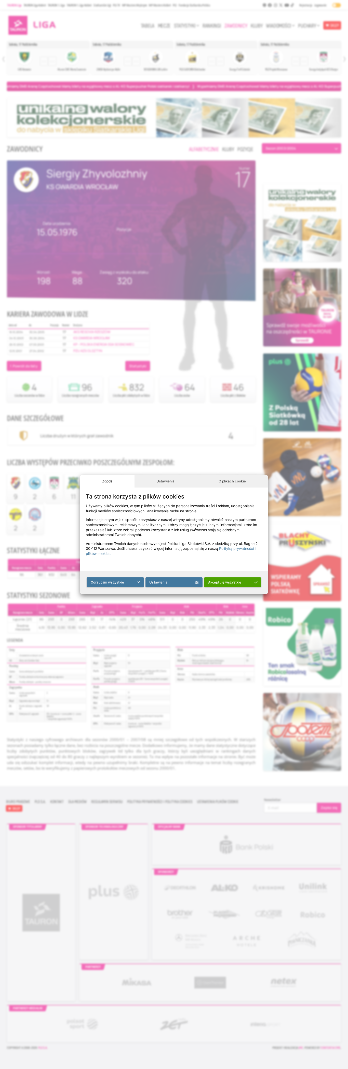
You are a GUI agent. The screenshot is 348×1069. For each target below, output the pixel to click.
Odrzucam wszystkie (107, 582)
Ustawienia (165, 481)
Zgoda (107, 481)
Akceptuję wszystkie (225, 582)
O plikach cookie (232, 481)
